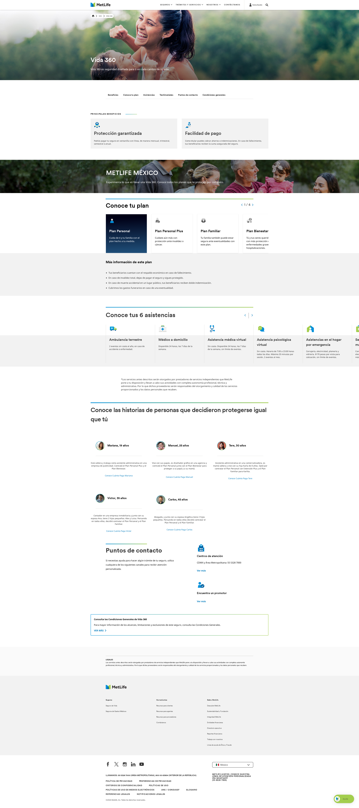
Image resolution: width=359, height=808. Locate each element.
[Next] (252, 315)
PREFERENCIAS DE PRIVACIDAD (155, 781)
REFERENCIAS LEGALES (118, 794)
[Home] (93, 16)
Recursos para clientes (164, 706)
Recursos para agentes (164, 711)
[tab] (113, 95)
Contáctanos (161, 723)
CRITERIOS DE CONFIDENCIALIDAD (124, 786)
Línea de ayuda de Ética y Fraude (219, 745)
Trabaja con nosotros (215, 739)
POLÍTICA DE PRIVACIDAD (119, 781)
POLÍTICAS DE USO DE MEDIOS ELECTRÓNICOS (130, 790)
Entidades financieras (215, 723)
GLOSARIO (191, 790)
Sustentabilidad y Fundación (217, 711)
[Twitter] (116, 764)
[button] (166, 5)
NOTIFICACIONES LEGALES (151, 794)
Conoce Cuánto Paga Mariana (119, 475)
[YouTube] (141, 764)
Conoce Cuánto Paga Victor (118, 531)
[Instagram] (125, 764)
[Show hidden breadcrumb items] (100, 16)
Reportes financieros (214, 734)
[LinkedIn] (133, 764)
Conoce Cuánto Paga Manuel (179, 477)
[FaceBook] (108, 764)
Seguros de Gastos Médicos (116, 711)
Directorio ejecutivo (214, 728)
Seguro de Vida (111, 706)
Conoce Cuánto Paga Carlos (179, 529)
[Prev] (245, 315)
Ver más (201, 570)
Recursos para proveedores (166, 717)
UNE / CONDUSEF (170, 790)
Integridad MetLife (214, 717)
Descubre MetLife (213, 706)
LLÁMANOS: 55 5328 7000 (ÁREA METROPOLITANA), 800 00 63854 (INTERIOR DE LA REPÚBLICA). (151, 775)
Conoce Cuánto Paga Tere (240, 478)
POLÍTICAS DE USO (158, 786)
